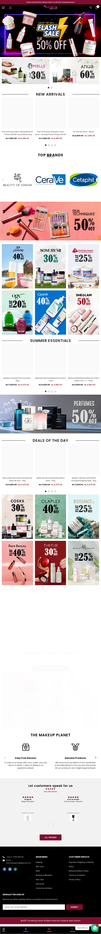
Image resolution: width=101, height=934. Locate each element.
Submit (74, 907)
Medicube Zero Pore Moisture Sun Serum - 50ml (50, 379)
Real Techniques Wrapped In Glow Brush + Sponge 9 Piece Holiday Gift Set (50, 133)
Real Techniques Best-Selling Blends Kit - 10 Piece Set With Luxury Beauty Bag (17, 133)
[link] (26, 757)
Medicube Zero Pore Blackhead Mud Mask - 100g (50, 479)
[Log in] (10, 7)
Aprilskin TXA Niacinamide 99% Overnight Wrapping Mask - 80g (83, 479)
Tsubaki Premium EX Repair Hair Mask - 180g (17, 637)
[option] (50, 2)
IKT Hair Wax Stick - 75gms (83, 132)
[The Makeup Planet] (26, 71)
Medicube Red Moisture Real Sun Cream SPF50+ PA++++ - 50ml (83, 379)
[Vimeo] (15, 869)
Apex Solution (75, 920)
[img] (50, 789)
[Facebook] (4, 869)
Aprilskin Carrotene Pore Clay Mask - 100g (17, 379)
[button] (98, 180)
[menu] (3, 7)
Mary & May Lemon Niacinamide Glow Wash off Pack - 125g (17, 479)
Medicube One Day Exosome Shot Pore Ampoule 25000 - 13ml (50, 637)
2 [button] (50, 54)
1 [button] (48, 54)
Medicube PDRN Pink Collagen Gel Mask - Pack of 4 (84, 634)
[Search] (90, 7)
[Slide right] (96, 758)
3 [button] (53, 54)
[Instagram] (10, 869)
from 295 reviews (50, 792)
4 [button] (55, 145)
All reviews (50, 837)
